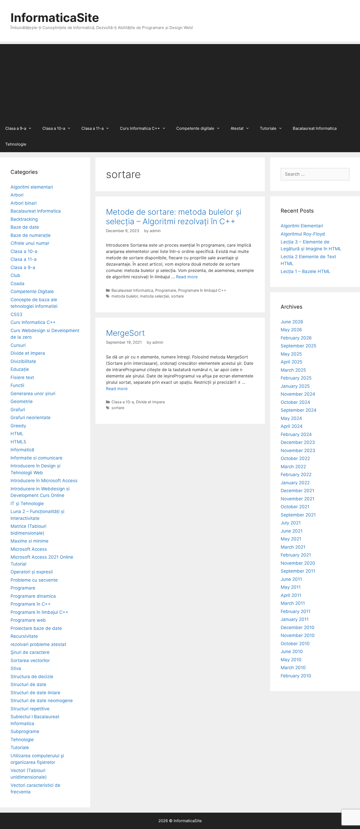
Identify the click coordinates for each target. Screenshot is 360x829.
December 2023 (298, 442)
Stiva (16, 668)
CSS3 (16, 314)
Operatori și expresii (32, 571)
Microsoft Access (29, 549)
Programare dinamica (33, 596)
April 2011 (291, 595)
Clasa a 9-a (15, 128)
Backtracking (24, 219)
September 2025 (298, 345)
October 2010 (295, 643)
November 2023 (298, 450)
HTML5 (18, 441)
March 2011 (293, 603)
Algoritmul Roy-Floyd (303, 234)
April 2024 (292, 426)
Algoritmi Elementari (302, 225)
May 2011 (291, 587)
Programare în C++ (31, 604)
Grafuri (18, 409)
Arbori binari (24, 203)
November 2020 (298, 563)
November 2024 (298, 394)
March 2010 (293, 667)
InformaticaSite (55, 17)
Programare (165, 290)
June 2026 (292, 321)
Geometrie (22, 401)
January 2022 (295, 482)
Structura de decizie (32, 676)
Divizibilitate (23, 361)
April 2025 (291, 362)
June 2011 (291, 579)
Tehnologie (15, 144)
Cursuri (18, 345)
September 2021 (298, 514)
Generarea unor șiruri (33, 393)
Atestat (237, 128)
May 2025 (291, 354)
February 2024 (296, 434)
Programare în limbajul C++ (202, 290)
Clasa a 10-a (53, 128)
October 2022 (295, 458)
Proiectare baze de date (36, 628)
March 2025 (293, 370)
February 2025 (296, 378)
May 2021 (291, 539)
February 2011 (295, 611)
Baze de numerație (31, 235)
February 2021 (296, 555)
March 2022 (293, 466)
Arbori (17, 195)
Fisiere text (22, 377)
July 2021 (291, 522)
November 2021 (297, 498)
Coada (18, 283)
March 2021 (293, 547)
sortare (177, 296)
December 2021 (297, 490)
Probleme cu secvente (34, 580)
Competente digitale (195, 128)
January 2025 (295, 386)
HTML (17, 433)
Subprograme (25, 731)
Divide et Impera (150, 402)
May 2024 (291, 418)
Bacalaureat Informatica (315, 128)
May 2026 (291, 329)
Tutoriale (268, 128)
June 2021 (292, 531)
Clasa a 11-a (92, 128)
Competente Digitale (32, 291)
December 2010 (297, 627)
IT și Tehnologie (27, 503)
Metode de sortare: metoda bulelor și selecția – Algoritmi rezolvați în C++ (173, 216)
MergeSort (125, 333)
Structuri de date (28, 684)
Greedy (18, 425)
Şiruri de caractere (30, 652)
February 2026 (296, 338)
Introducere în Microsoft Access (44, 480)
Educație (20, 369)
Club (15, 275)
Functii (17, 385)
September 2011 (298, 571)
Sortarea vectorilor (30, 660)
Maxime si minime (29, 541)
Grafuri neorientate (31, 417)
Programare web (28, 620)
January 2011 (295, 619)
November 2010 (298, 635)
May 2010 (291, 659)
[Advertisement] (180, 81)
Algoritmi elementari (32, 187)
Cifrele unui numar (30, 243)
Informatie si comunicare (36, 458)
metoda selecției (154, 296)
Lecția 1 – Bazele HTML (305, 271)
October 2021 (295, 506)
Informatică (22, 449)
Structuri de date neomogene (42, 700)
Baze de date (25, 227)
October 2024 (295, 402)
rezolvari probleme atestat (38, 644)
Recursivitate (24, 636)
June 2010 (292, 651)
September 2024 (299, 410)
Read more (187, 276)
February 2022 (296, 474)
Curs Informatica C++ (140, 128)
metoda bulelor (124, 296)
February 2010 (296, 675)
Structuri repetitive (30, 708)
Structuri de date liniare (35, 692)
